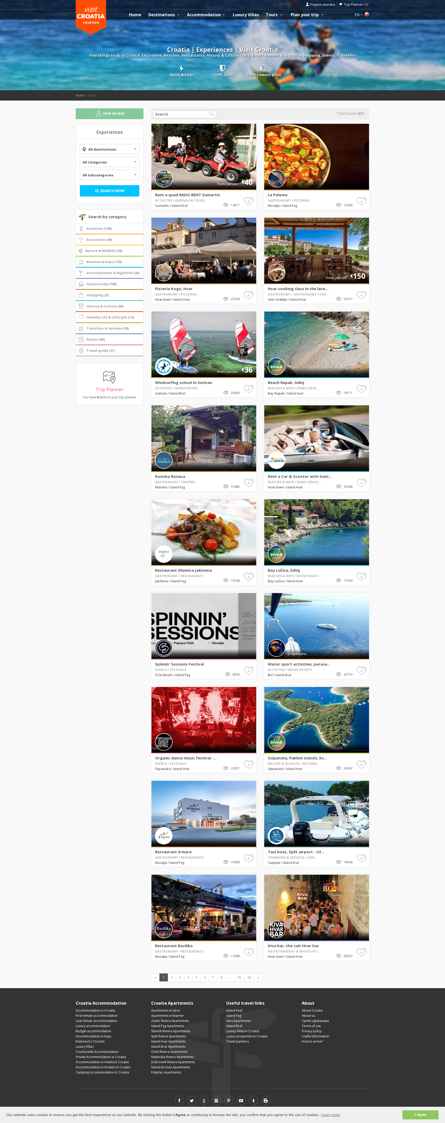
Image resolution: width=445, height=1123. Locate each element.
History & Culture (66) (105, 306)
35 (239, 977)
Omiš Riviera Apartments (169, 1052)
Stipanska (163, 768)
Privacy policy (312, 1031)
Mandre (161, 487)
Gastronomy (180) (102, 284)
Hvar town (163, 299)
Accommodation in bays (93, 1036)
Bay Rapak (276, 393)
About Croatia (312, 1010)
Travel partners (237, 1041)
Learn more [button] (330, 1115)
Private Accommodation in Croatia (101, 1057)
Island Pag (289, 205)
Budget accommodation (93, 1031)
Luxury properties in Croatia (246, 1036)
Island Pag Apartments (167, 1026)
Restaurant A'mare (173, 851)
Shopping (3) (97, 295)
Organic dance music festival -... (186, 757)
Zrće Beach (164, 675)
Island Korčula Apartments (170, 1067)
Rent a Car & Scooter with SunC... (300, 476)
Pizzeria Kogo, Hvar (174, 288)
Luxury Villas (246, 15)
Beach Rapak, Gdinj (286, 382)
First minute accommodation (97, 1015)
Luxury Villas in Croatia (242, 1031)
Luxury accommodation (93, 1026)
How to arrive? (312, 1041)
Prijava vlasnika (322, 4)
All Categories (95, 162)
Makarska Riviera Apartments (172, 1057)
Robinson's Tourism (90, 1041)
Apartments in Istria (165, 1010)
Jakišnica (161, 581)
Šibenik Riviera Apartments (170, 1031)
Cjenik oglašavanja (315, 1021)
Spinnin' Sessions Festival (179, 664)
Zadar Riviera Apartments (170, 1021)
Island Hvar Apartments (168, 1041)
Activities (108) (99, 228)
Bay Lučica (276, 581)
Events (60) (96, 339)
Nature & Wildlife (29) (103, 250)
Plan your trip (305, 15)
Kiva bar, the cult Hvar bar (293, 945)
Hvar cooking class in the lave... (298, 288)
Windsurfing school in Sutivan (183, 382)
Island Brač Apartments (168, 1046)
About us (308, 1015)
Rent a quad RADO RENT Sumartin (187, 194)
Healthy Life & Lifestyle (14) (110, 317)
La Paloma (277, 194)
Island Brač (180, 205)
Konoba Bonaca (170, 476)
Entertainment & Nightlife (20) (113, 272)
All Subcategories (98, 175)
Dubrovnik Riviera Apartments (173, 1062)
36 (249, 977)
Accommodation (204, 15)
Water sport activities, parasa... (299, 664)
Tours (272, 15)
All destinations (102, 149)
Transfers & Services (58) (108, 328)
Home (135, 15)
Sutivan (161, 393)
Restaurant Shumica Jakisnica (183, 570)
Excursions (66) (99, 239)
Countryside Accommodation (97, 1052)
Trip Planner (356, 4)
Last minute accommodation (96, 1021)
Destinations (162, 15)
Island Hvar (182, 299)
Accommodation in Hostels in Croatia (103, 1067)
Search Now (111, 190)
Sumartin (162, 205)
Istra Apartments (238, 1021)
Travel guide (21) (101, 350)
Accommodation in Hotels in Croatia (102, 1062)
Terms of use (311, 1026)
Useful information (315, 1036)
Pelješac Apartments (166, 1072)
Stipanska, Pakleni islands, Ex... (297, 757)
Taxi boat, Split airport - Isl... (296, 851)
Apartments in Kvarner (167, 1015)
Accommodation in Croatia (95, 1010)
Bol (270, 675)
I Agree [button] (420, 1115)
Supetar (274, 862)
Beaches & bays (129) (104, 261)
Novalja (274, 205)
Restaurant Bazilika (174, 945)
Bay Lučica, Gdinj (284, 570)
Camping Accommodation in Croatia (102, 1072)
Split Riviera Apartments (168, 1036)
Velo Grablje (277, 299)
